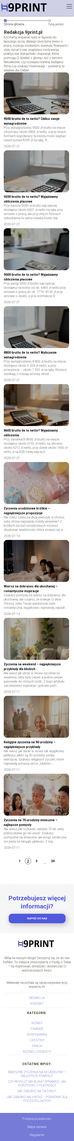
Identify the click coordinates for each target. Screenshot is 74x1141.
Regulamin (37, 1135)
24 (53, 861)
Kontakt (37, 1004)
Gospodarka (37, 1034)
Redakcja (37, 998)
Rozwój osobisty (37, 1052)
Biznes (37, 1023)
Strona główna (14, 24)
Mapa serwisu (37, 1127)
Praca (37, 1046)
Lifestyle (37, 1040)
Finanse (37, 1029)
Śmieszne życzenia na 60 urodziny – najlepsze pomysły (37, 1074)
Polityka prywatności (36, 1119)
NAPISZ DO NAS (37, 918)
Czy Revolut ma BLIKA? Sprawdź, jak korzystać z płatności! (37, 1083)
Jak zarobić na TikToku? (37, 1091)
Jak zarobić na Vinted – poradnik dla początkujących (37, 1099)
